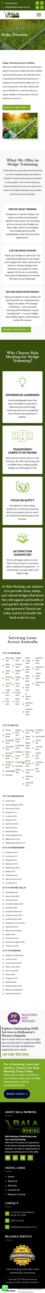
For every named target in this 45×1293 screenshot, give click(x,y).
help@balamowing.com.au (23, 1227)
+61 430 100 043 (15, 1054)
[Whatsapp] (42, 7)
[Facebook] (37, 3)
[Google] (37, 7)
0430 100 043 (17, 1220)
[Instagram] (42, 3)
